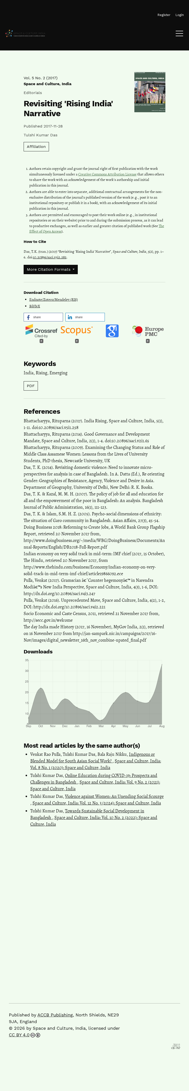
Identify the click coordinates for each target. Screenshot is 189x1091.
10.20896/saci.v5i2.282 (49, 257)
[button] (43, 317)
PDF (31, 385)
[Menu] (179, 35)
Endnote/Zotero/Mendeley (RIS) (53, 299)
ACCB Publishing (55, 1014)
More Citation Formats (49, 269)
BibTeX (34, 306)
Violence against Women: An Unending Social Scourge (114, 796)
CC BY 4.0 (19, 1034)
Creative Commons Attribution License (107, 174)
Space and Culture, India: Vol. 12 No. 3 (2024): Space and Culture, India (96, 803)
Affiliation (36, 146)
